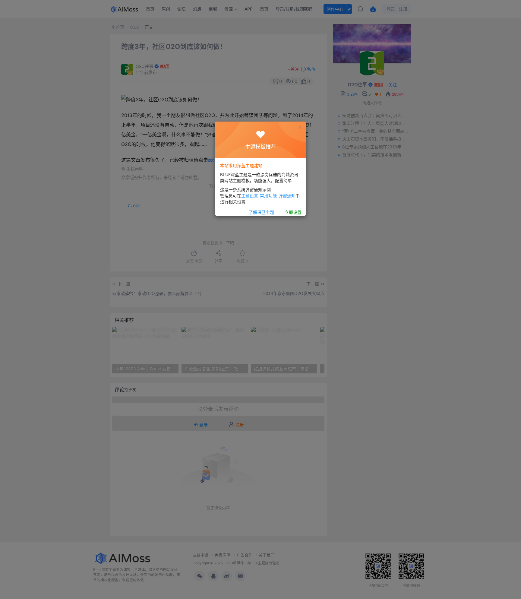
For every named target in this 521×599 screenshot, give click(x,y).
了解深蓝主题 (261, 212)
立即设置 (293, 212)
